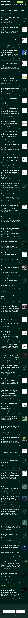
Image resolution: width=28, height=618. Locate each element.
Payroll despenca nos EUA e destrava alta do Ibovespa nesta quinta (10, 547)
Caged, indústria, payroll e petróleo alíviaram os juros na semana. (9, 538)
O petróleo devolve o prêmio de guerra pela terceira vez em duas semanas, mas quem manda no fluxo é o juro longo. (10, 271)
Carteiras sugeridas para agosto (9, 242)
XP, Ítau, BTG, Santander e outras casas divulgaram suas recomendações (10, 245)
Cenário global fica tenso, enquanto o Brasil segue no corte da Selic (10, 371)
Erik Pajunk (7, 34)
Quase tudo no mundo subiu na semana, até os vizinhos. (10, 176)
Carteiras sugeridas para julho (9, 574)
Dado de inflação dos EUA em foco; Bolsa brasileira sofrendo (10, 146)
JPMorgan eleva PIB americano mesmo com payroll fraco (10, 184)
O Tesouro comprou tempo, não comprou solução (10, 40)
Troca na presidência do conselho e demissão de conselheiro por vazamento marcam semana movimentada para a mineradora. (10, 396)
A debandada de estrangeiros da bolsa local (10, 89)
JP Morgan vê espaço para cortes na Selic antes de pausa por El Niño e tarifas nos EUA (10, 473)
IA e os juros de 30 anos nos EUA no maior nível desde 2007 (10, 64)
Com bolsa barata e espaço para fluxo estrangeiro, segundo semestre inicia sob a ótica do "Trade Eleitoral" (10, 562)
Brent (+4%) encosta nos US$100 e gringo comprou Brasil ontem (9, 405)
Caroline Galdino (8, 116)
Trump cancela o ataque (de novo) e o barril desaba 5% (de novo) (10, 267)
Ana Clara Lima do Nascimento (11, 247)
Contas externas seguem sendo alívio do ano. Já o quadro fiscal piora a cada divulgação (10, 284)
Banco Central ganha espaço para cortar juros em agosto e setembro (10, 460)
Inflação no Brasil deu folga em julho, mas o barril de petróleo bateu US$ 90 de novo (10, 159)
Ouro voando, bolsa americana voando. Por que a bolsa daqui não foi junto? (10, 172)
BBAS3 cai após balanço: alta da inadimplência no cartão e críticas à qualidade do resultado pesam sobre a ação (10, 110)
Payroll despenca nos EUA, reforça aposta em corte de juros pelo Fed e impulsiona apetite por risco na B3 (9, 551)
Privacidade (14, 607)
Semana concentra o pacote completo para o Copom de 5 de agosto (10, 367)
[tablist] (11, 14)
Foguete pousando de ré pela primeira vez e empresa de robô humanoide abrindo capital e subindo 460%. (10, 54)
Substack (8, 615)
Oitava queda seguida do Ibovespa (9, 99)
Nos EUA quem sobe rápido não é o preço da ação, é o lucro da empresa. (9, 124)
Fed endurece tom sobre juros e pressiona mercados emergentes (10, 523)
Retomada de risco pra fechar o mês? (10, 295)
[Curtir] (2, 24)
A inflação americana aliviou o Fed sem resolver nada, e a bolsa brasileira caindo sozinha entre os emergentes (10, 150)
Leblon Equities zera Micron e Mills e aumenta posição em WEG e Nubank (10, 230)
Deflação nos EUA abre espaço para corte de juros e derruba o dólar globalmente (10, 498)
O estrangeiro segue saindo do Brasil (9, 102)
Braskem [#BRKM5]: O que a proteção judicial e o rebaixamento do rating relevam (9, 590)
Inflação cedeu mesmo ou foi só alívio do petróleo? (10, 510)
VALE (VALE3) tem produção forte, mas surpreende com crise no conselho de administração (9, 392)
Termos (19, 607)
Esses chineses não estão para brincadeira (9, 51)
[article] (14, 21)
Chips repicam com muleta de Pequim (10, 438)
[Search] (25, 14)
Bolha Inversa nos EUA (8, 121)
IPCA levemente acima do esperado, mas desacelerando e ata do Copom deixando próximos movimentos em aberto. (10, 163)
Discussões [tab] (17, 14)
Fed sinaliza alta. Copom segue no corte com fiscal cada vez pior (9, 280)
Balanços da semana (7, 449)
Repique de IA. (4, 298)
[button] (2, 4)
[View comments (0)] (8, 24)
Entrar (25, 2)
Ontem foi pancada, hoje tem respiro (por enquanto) (10, 379)
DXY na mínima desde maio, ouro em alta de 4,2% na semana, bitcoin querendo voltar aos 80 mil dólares (10, 32)
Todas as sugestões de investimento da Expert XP (9, 355)
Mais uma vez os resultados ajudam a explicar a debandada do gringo (10, 77)
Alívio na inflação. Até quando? (9, 535)
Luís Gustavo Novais (8, 540)
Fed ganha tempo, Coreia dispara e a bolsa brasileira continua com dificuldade (10, 133)
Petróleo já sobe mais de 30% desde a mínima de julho (10, 427)
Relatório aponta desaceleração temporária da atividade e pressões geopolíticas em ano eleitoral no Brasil (10, 477)
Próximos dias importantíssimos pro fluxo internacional (10, 333)
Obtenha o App (20, 611)
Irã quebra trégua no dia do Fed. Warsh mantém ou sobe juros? (10, 320)
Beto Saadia (9, 22)
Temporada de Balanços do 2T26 (9, 486)
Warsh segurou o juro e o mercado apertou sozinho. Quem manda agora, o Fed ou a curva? (10, 307)
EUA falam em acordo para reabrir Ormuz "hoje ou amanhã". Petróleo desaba (9, 254)
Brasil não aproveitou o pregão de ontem (9, 217)
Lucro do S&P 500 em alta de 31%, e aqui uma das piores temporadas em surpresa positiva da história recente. (10, 81)
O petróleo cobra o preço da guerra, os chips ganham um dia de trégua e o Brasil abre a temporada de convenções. (10, 451)
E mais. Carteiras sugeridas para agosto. (10, 91)
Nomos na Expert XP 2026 (9, 416)
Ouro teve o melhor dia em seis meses (9, 206)
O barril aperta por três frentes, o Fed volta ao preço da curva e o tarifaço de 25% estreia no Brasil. (10, 430)
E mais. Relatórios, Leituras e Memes (9, 21)
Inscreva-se (19, 2)
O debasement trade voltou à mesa (10, 28)
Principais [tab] (11, 14)
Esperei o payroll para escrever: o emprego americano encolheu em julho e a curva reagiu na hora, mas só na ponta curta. (10, 198)
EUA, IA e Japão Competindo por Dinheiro (10, 18)
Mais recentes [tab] (5, 14)
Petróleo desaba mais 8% (9, 344)
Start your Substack (9, 611)
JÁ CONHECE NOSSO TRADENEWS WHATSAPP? (9, 464)
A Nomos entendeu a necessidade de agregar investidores (9, 419)
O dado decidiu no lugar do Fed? (10, 194)
